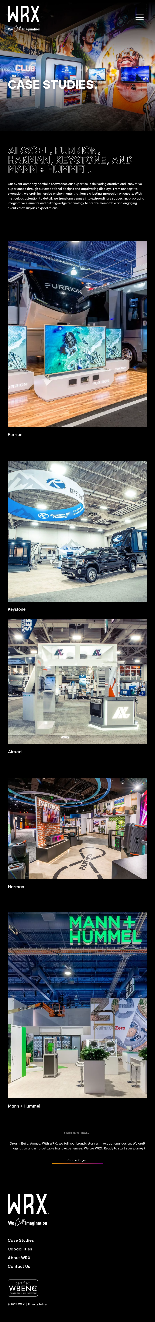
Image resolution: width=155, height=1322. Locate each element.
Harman (16, 886)
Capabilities (20, 1249)
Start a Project (77, 1160)
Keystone (17, 609)
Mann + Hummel (24, 1106)
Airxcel (15, 751)
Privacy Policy (37, 1304)
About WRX (19, 1257)
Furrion (15, 434)
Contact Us (19, 1266)
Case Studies (21, 1240)
